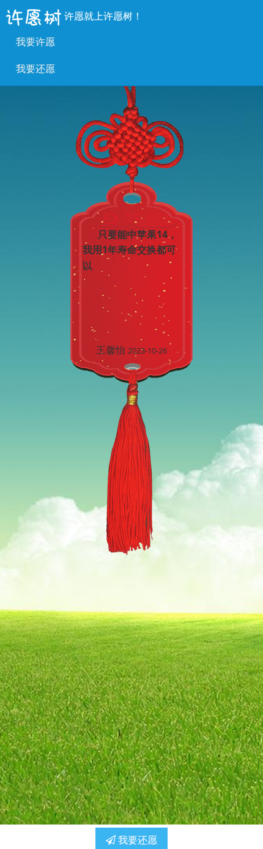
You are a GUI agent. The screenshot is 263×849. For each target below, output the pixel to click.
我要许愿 (35, 41)
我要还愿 (35, 68)
